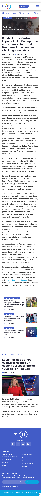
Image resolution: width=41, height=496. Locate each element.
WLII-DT (24, 467)
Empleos (25, 461)
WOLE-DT (5, 462)
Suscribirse (32, 482)
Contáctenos (6, 459)
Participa (25, 458)
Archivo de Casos (10, 13)
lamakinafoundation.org (17, 280)
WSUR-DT (5, 465)
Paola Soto (9, 54)
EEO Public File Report (29, 464)
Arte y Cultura (26, 13)
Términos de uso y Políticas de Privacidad (9, 455)
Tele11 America (27, 455)
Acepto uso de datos (11, 486)
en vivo (23, 6)
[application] (20, 385)
